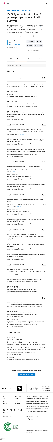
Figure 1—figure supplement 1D (26, 113)
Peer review (31, 59)
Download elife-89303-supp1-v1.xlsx (14, 354)
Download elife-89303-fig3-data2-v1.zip (15, 189)
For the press (18, 401)
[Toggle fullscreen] (3, 438)
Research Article (11, 9)
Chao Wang (16, 25)
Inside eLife (17, 398)
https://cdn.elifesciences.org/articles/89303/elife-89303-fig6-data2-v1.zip (22, 291)
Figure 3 (29, 176)
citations (29, 52)
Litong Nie (10, 25)
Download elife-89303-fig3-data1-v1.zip (15, 179)
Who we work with (7, 399)
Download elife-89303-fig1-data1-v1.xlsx (15, 98)
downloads (36, 50)
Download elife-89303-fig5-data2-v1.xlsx (15, 259)
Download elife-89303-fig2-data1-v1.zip (15, 144)
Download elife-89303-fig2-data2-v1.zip (15, 156)
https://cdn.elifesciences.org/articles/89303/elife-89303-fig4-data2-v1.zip (22, 223)
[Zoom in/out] (4, 438)
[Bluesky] (4, 411)
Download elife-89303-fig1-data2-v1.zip (15, 108)
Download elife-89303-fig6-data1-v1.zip (15, 283)
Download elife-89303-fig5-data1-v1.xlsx (15, 249)
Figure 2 (40, 139)
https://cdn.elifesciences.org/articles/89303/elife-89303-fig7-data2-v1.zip (22, 324)
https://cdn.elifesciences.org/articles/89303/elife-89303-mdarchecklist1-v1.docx (23, 359)
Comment (40, 46)
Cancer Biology (28, 11)
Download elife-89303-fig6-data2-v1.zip (15, 293)
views (29, 50)
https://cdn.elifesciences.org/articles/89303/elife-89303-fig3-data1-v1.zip (22, 178)
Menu (46, 3)
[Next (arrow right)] (1, 439)
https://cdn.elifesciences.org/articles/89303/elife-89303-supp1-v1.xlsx (21, 352)
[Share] (1, 438)
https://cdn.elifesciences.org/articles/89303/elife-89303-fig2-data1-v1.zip (22, 143)
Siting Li (12, 27)
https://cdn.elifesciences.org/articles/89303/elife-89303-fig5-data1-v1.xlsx (22, 248)
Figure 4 (28, 211)
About (4, 396)
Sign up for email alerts (26, 375)
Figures (21, 59)
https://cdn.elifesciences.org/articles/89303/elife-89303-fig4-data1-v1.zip (22, 213)
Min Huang (23, 25)
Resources (17, 403)
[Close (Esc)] (0, 438)
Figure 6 (40, 279)
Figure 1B (28, 103)
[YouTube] (21, 411)
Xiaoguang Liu (29, 25)
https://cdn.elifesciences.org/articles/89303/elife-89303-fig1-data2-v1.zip (22, 106)
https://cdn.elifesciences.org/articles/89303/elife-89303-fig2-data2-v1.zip (22, 154)
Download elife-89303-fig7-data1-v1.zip (15, 316)
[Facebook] (8, 413)
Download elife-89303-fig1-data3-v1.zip (15, 119)
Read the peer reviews (14, 44)
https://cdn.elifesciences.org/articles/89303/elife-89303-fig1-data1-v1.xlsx (22, 96)
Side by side (40, 59)
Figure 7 (40, 313)
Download (31, 41)
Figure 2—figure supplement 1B (14, 141)
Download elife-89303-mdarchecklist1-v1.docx (16, 361)
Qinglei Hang (18, 27)
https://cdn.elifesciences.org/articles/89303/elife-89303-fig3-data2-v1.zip (22, 188)
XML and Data (18, 404)
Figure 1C (16, 113)
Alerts (4, 401)
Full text (12, 59)
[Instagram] (18, 411)
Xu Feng (36, 25)
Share (30, 45)
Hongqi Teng (25, 27)
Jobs (4, 398)
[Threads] (4, 413)
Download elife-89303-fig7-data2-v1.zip (15, 326)
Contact (5, 403)
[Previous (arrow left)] (0, 439)
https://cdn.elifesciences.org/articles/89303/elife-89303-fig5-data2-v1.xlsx (22, 258)
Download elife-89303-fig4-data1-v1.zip (15, 214)
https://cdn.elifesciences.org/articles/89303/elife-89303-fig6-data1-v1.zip (22, 281)
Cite (40, 41)
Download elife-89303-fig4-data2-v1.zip (15, 224)
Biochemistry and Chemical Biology (15, 11)
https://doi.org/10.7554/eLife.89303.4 (22, 36)
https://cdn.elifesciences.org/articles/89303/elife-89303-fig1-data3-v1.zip (22, 118)
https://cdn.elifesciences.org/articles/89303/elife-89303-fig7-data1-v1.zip (22, 314)
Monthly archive (19, 399)
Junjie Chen (33, 27)
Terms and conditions (8, 404)
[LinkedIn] (8, 411)
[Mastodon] (14, 411)
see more (13, 88)
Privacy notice (26, 378)
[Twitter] (11, 411)
